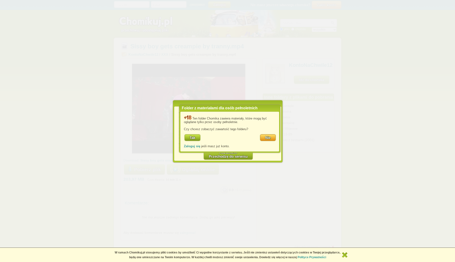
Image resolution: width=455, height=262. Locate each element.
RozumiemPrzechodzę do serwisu (228, 154)
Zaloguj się (192, 146)
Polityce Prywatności (312, 257)
